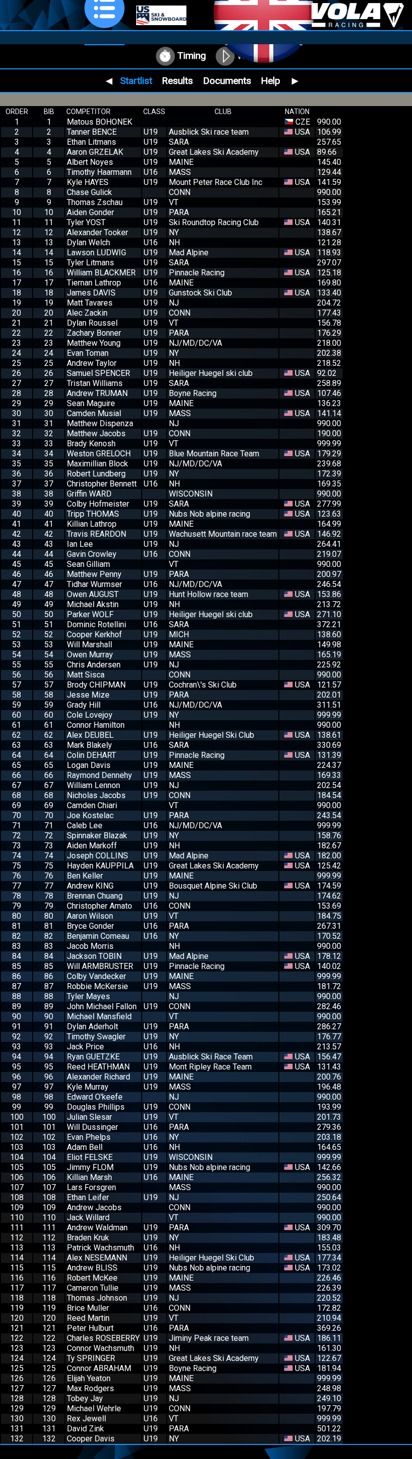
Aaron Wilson (90, 916)
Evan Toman (88, 353)
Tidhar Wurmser (94, 584)
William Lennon (93, 785)
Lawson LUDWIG (96, 252)
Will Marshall (89, 644)
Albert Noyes (90, 162)
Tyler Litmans (90, 262)
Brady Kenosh (91, 443)
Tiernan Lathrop (94, 282)
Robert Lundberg (96, 473)
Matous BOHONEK (99, 122)
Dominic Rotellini (96, 624)
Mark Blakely (89, 745)
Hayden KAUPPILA (100, 865)
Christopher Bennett (102, 484)
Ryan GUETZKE (93, 1056)
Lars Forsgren (91, 1187)
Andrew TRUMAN (97, 393)
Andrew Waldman (97, 1227)
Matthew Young (94, 343)
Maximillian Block (97, 463)
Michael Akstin (93, 604)
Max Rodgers (90, 1388)
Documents (227, 80)
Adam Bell (84, 1147)
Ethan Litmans (91, 142)
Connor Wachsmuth (100, 1348)
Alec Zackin (87, 313)
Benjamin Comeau (98, 936)
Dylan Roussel (92, 323)
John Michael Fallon (102, 1006)
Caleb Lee (84, 825)
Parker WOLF (90, 614)
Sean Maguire (91, 403)
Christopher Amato (99, 906)
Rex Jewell (86, 1418)
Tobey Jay (85, 1398)
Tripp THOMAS (93, 514)
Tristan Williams (95, 383)
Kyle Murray (88, 1087)
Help (270, 80)
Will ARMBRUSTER (100, 966)
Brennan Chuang (95, 896)
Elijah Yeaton (89, 1378)
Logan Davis (89, 765)
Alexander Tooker (97, 232)
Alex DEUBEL (90, 735)
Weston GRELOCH (99, 453)
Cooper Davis (91, 1438)
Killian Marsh (89, 1177)
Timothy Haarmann (99, 172)
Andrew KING (90, 886)
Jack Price (85, 1046)
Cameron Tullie (93, 1288)
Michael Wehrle (94, 1408)
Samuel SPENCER (98, 373)
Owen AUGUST (93, 594)
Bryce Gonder (90, 926)
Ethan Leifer (88, 1197)
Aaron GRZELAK (95, 152)
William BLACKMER (101, 272)
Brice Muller (88, 1308)
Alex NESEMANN (97, 1257)
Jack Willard (88, 1217)
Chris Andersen (94, 664)
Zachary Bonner (94, 333)
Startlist (136, 80)
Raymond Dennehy (99, 775)
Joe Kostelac (90, 815)
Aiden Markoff (92, 845)
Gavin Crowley (92, 554)
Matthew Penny (94, 574)
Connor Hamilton (96, 725)
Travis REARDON (96, 534)
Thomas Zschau (95, 202)
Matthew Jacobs (96, 433)
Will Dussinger (92, 1127)
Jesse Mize (88, 695)
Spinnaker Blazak (97, 835)
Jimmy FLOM (90, 1167)
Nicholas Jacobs (96, 795)
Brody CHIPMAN (96, 685)
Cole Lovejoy (90, 715)
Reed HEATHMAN (98, 1067)
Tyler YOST (86, 222)
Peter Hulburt (90, 1328)
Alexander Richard (98, 1077)
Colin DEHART (91, 755)
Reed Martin (88, 1318)
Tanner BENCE (92, 132)
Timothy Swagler (96, 1036)
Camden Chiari (92, 805)
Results (177, 80)
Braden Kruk (88, 1237)
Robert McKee (92, 1278)
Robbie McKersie (97, 986)
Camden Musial (94, 413)
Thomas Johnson (97, 1298)
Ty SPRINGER (91, 1358)
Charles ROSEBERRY (103, 1338)
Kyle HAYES (88, 182)
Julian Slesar (89, 1117)
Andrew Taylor (92, 363)
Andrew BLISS (92, 1268)
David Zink (85, 1428)
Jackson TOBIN (94, 956)
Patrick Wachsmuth (100, 1247)
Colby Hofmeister (98, 504)
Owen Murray (90, 654)
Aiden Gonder (90, 212)
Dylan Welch (88, 242)
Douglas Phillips (96, 1107)
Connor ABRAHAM (99, 1368)
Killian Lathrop (92, 524)
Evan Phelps (89, 1137)
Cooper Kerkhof (94, 634)
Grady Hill (83, 705)
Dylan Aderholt (92, 1026)
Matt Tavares (90, 303)
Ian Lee (80, 544)
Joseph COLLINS (97, 855)
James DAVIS (91, 293)
